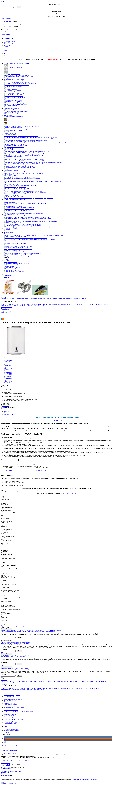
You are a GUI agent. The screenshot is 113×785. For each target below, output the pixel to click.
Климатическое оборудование (11, 108)
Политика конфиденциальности (9, 750)
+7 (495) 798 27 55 (56, 420)
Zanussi (2, 500)
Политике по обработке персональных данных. (84, 779)
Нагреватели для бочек (10, 134)
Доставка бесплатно (9, 39)
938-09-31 (5, 765)
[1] (1, 387)
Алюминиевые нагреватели (11, 170)
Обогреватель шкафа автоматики (12, 220)
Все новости (4, 297)
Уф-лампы (6, 260)
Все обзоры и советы (6, 302)
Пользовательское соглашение (8, 753)
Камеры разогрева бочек (10, 133)
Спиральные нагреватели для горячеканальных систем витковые (21, 136)
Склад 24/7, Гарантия (9, 41)
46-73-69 (5, 767)
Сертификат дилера (41, 470)
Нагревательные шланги (10, 228)
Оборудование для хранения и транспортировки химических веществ (22, 178)
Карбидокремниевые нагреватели (12, 195)
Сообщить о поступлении (8, 407)
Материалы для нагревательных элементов (15, 233)
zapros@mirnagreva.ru (7, 768)
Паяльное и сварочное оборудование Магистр (16, 251)
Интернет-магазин (8, 38)
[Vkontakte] (4, 737)
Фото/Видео (7, 42)
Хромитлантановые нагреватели (12, 200)
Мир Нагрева (4, 745)
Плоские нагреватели (9, 202)
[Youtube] (4, 740)
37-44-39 (7, 26)
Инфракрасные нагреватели (21, 745)
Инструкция (8, 470)
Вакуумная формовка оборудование (13, 127)
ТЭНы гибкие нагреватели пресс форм (14, 144)
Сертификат (25, 468)
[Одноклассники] (3, 319)
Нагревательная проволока (11, 242)
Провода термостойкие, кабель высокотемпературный (18, 249)
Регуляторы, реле (8, 232)
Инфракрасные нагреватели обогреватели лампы (17, 63)
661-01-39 (5, 764)
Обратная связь (8, 48)
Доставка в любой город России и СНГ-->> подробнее (15, 760)
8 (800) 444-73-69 (53, 59)
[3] (4, 387)
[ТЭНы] (2, 1)
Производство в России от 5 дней (12, 44)
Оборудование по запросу (10, 262)
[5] (7, 387)
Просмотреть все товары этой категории (12, 316)
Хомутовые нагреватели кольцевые (13, 156)
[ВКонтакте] (1, 319)
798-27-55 (7, 18)
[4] (5, 387)
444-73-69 (6, 29)
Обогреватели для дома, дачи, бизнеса (14, 79)
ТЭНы (5, 182)
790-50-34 (7, 21)
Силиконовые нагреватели (11, 214)
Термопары (7, 229)
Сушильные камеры (9, 266)
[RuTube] (5, 742)
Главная (7, 37)
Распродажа (7, 45)
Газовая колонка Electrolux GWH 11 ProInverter (13, 656)
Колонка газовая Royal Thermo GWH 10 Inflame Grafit (15, 643)
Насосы (6, 259)
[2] (2, 387)
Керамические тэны (9, 174)
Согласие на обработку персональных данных (13, 747)
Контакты (6, 46)
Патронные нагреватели (10, 148)
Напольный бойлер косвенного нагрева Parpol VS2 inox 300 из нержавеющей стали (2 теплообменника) (28, 631)
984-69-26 (7, 24)
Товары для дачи (8, 115)
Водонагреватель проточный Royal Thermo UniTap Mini (15, 669)
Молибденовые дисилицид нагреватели (14, 199)
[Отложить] (2, 639)
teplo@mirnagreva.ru (7, 31)
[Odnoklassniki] (4, 738)
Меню (5, 50)
